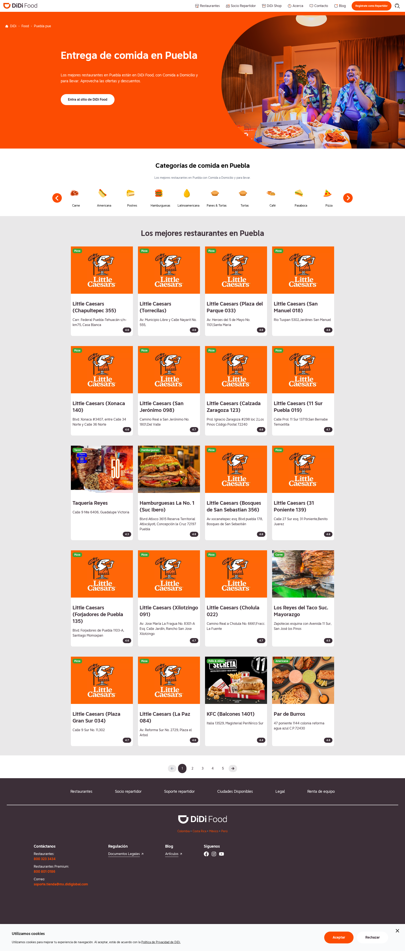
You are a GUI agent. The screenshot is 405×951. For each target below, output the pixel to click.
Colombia (183, 831)
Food (25, 26)
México (213, 831)
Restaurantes (81, 791)
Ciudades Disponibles (235, 791)
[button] (372, 6)
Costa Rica (199, 831)
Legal (280, 791)
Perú (224, 831)
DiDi (13, 26)
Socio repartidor (128, 791)
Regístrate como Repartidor (371, 5)
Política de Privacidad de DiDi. (161, 942)
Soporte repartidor (179, 791)
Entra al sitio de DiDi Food (87, 99)
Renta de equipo (321, 791)
